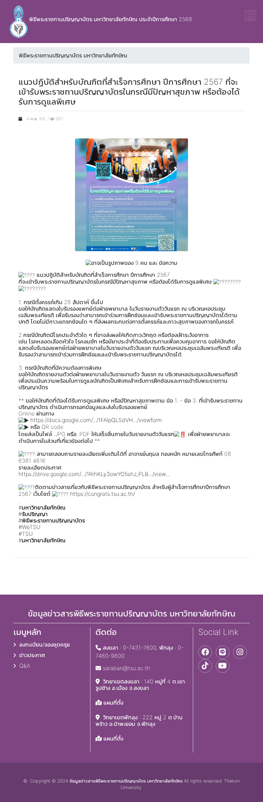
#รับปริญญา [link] (33, 514)
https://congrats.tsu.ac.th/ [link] (102, 493)
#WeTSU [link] (29, 527)
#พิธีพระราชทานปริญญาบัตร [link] (51, 520)
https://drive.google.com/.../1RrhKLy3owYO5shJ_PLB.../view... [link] (94, 474)
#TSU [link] (25, 533)
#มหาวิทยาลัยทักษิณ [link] (41, 507)
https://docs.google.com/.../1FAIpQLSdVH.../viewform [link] (96, 420)
